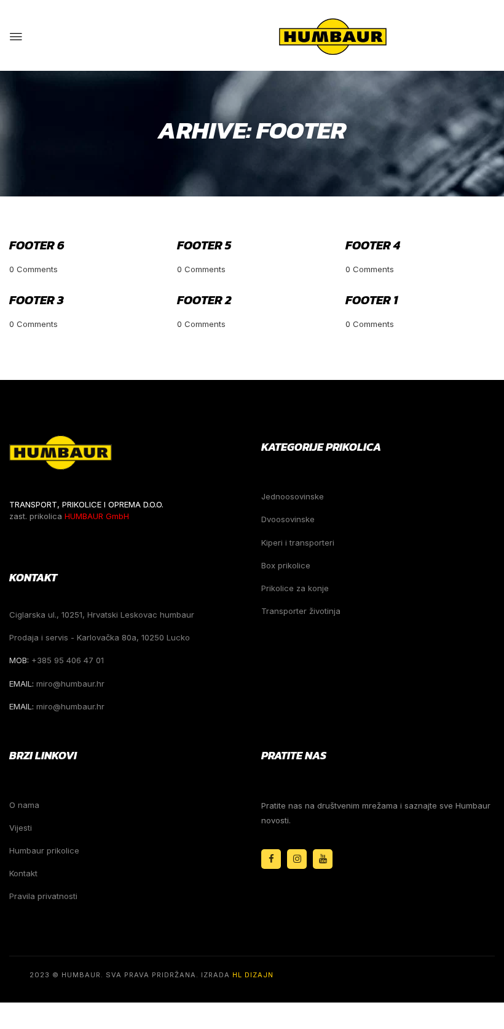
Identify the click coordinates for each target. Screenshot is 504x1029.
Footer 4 (372, 245)
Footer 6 (37, 245)
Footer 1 (371, 300)
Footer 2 (204, 300)
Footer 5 (204, 245)
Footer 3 (36, 300)
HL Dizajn (253, 974)
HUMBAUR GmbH (97, 516)
